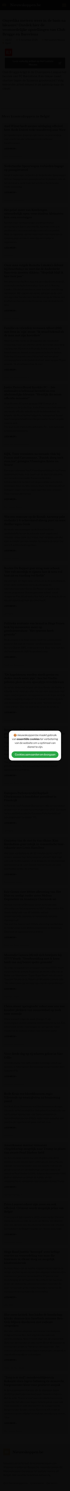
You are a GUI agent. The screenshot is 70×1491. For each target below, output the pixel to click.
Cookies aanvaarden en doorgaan (35, 754)
